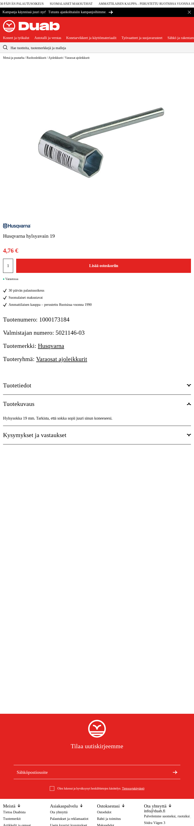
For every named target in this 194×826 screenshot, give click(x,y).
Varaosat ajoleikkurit (77, 58)
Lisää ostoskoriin (103, 266)
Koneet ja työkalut (16, 38)
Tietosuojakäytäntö (133, 788)
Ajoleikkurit (55, 58)
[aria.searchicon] (5, 47)
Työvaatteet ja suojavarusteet (142, 38)
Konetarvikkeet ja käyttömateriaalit (91, 38)
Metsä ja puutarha (13, 58)
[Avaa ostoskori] (187, 28)
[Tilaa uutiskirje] (175, 772)
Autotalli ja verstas (47, 38)
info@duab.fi (154, 811)
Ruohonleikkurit (36, 58)
